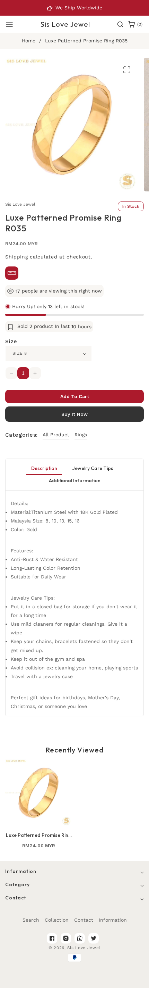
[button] (9, 24)
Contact (83, 920)
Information (113, 920)
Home (28, 40)
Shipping (16, 257)
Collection (57, 920)
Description (44, 468)
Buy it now (74, 414)
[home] (124, 979)
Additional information (74, 480)
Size (11, 341)
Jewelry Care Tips (92, 468)
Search (31, 920)
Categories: (21, 434)
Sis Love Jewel (83, 947)
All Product (56, 434)
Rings (80, 434)
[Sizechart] (11, 273)
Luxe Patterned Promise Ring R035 (38, 835)
